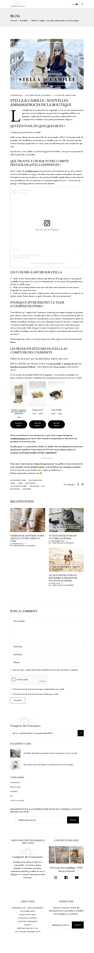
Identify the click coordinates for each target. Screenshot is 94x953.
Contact (27, 925)
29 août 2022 (55, 583)
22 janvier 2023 (17, 544)
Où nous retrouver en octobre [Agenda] (62, 537)
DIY (11, 796)
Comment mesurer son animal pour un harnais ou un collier (50, 753)
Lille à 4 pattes (17, 801)
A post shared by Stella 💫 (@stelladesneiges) (47, 263)
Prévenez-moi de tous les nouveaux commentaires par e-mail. (38, 689)
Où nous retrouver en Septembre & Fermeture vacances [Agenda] (63, 578)
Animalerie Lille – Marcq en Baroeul (28, 908)
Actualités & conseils (27, 918)
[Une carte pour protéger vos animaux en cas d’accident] (15, 765)
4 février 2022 (16, 95)
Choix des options (37, 424)
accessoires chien (18, 480)
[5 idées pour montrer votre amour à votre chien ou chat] (27, 520)
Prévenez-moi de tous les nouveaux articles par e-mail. (35, 694)
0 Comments (69, 484)
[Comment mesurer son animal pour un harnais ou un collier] (15, 753)
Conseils (14, 792)
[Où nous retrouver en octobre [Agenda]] (66, 520)
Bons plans (71, 95)
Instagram (34, 486)
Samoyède (27, 489)
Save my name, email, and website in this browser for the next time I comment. (45, 669)
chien (20, 483)
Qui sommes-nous (27, 911)
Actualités (24, 20)
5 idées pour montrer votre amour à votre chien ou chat (27, 538)
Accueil (13, 20)
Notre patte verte (28, 915)
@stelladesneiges (44, 165)
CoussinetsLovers (19, 486)
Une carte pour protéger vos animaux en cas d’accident (48, 765)
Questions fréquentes (28, 921)
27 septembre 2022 (57, 541)
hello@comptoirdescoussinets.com (24, 473)
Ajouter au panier (18, 424)
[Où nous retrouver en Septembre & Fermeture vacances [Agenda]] (66, 560)
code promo (30, 483)
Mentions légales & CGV (27, 928)
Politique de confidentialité (27, 932)
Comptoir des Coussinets (40, 95)
